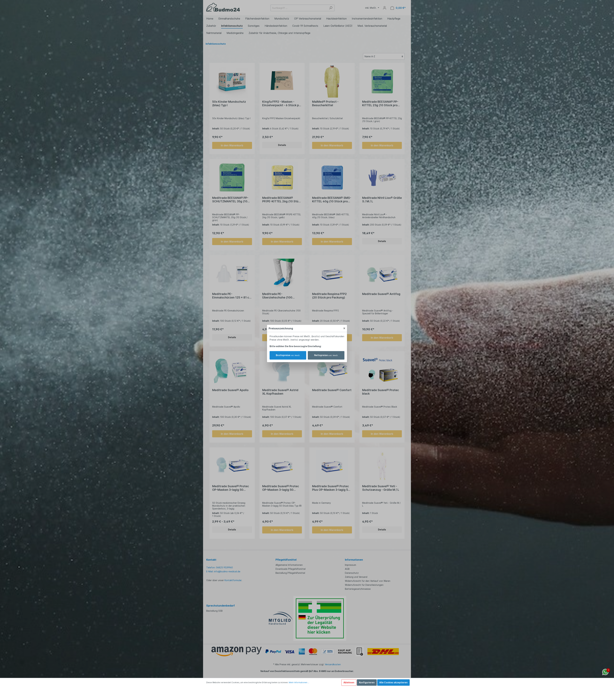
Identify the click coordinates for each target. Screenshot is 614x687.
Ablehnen (348, 682)
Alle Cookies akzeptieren (393, 682)
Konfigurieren (367, 682)
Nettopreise (326, 355)
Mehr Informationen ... (299, 682)
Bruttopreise (288, 355)
